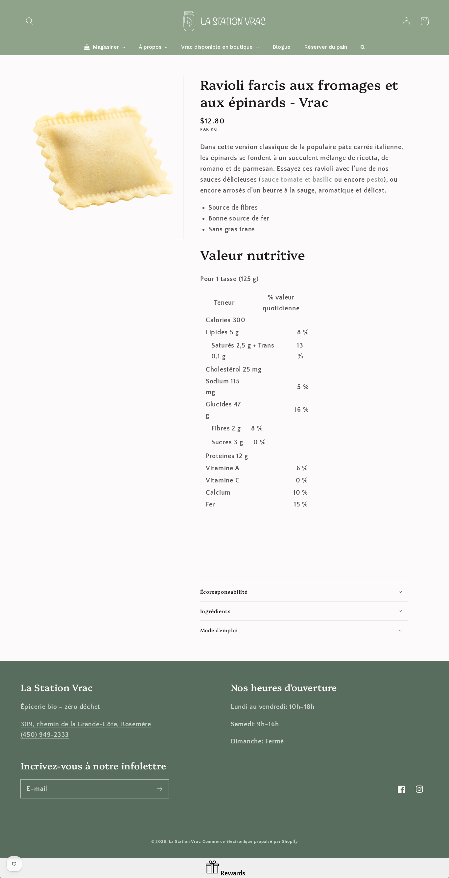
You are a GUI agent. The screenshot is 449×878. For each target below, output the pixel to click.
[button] (30, 21)
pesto (375, 179)
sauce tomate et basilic (296, 179)
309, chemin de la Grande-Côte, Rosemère (86, 724)
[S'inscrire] (160, 789)
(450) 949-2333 (45, 734)
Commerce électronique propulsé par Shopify (250, 841)
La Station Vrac (185, 841)
